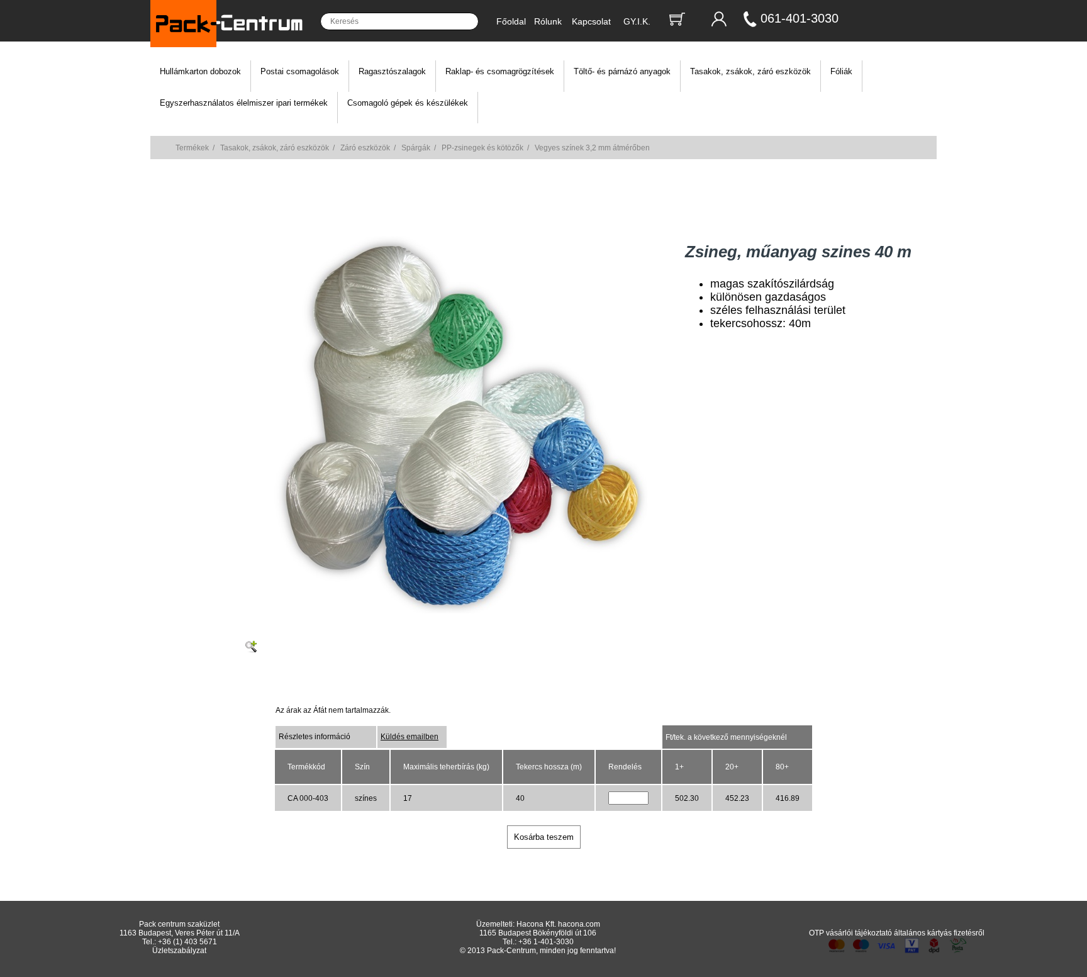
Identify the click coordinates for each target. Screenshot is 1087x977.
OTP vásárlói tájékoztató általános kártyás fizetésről (896, 933)
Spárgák (415, 147)
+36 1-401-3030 (546, 941)
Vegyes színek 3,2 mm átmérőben (592, 147)
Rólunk (548, 21)
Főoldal (511, 21)
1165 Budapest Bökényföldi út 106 (537, 933)
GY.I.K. (636, 21)
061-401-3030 (800, 18)
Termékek (192, 147)
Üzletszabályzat (179, 950)
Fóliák (841, 71)
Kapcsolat (591, 21)
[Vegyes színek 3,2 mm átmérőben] (458, 610)
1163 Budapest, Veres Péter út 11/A (180, 933)
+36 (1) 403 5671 (187, 941)
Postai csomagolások (299, 71)
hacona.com (579, 924)
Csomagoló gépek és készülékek (407, 103)
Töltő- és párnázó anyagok (622, 71)
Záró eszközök (365, 147)
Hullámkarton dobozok (200, 71)
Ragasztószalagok (392, 71)
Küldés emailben (409, 736)
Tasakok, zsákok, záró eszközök (750, 71)
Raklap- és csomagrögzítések (499, 71)
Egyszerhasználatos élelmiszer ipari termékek (244, 103)
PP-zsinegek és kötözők (482, 147)
